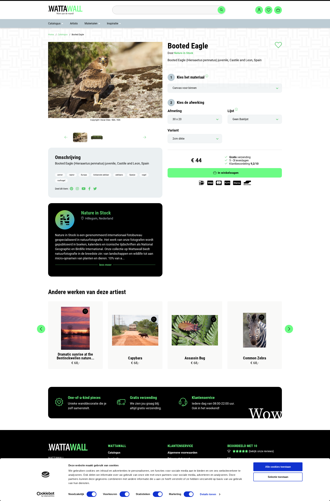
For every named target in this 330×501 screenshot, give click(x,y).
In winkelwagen (228, 173)
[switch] (124, 494)
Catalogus (54, 23)
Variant (173, 130)
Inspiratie (112, 23)
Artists (74, 23)
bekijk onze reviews (261, 451)
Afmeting (175, 111)
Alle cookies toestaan (278, 466)
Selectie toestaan (278, 476)
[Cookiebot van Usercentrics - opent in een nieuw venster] (46, 494)
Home (51, 34)
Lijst (231, 111)
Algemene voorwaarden (182, 452)
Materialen (91, 23)
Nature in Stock (96, 213)
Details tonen (208, 494)
